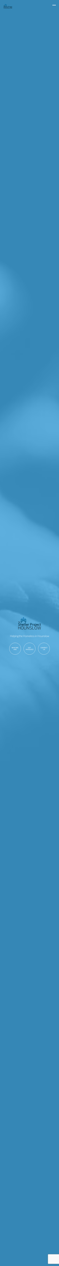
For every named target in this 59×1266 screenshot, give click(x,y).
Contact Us (44, 648)
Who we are (15, 648)
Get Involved (29, 648)
